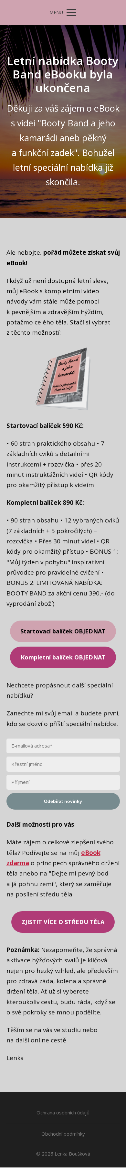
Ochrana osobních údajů (63, 1112)
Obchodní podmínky (63, 1133)
